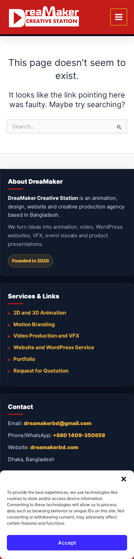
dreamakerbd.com (54, 447)
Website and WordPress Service (53, 347)
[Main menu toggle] (118, 17)
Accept (67, 542)
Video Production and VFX (46, 335)
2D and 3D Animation (39, 312)
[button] (123, 479)
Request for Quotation (40, 370)
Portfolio (24, 359)
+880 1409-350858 (79, 435)
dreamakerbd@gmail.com (57, 423)
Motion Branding (34, 324)
